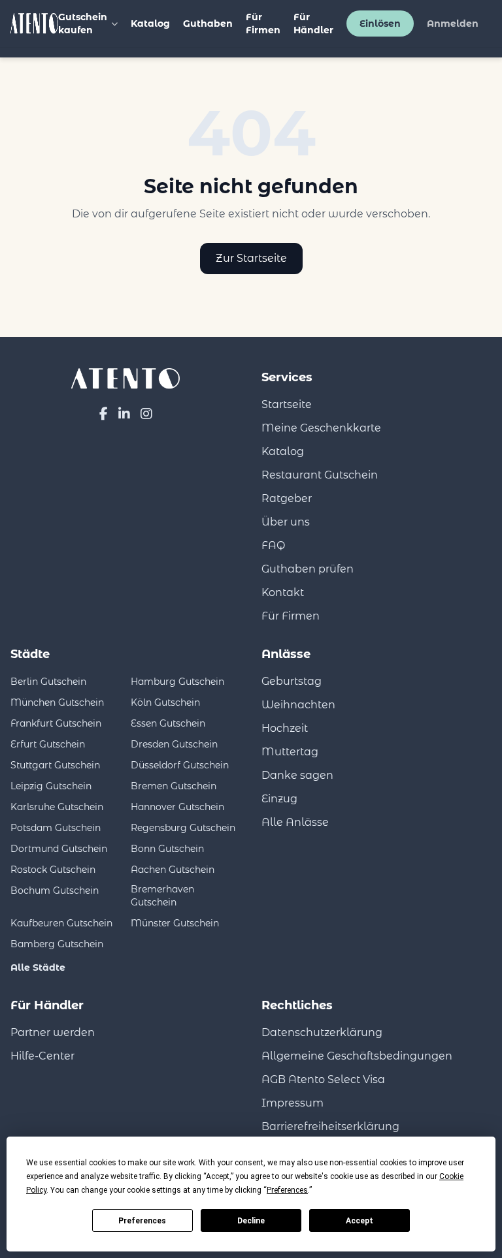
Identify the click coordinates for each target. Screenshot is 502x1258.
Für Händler (313, 23)
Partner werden (52, 1032)
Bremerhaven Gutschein (162, 895)
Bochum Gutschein (54, 890)
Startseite (286, 404)
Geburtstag (291, 681)
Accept (359, 1220)
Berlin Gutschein (48, 681)
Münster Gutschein (175, 923)
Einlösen (380, 23)
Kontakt (282, 592)
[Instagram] (146, 414)
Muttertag (289, 752)
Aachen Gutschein (172, 869)
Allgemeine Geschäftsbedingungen (356, 1056)
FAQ (273, 545)
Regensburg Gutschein (183, 828)
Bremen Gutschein (173, 786)
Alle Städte (37, 967)
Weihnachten (298, 705)
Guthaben (208, 23)
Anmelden (452, 23)
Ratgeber (286, 498)
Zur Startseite (251, 258)
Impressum (292, 1103)
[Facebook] (103, 414)
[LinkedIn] (124, 414)
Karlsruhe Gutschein (56, 807)
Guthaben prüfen (307, 569)
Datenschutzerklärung (321, 1032)
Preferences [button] (287, 1190)
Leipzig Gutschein (51, 786)
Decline (251, 1220)
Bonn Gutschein (167, 849)
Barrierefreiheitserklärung (330, 1126)
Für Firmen (263, 23)
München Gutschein (57, 702)
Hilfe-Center (42, 1056)
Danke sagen (297, 775)
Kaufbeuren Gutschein (61, 923)
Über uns (285, 522)
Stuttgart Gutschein (55, 765)
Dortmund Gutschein (58, 849)
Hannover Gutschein (177, 807)
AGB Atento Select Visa (323, 1079)
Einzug (279, 799)
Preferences (142, 1220)
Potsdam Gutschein (55, 828)
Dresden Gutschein (174, 744)
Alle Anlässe (295, 822)
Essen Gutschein (168, 723)
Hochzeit (284, 728)
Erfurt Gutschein (47, 744)
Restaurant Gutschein (319, 475)
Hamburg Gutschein (177, 681)
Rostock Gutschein (52, 869)
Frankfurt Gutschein (55, 723)
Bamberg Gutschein (56, 944)
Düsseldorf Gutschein (180, 765)
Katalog (150, 23)
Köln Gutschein (165, 702)
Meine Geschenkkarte (321, 428)
